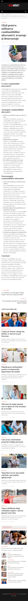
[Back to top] (24, 597)
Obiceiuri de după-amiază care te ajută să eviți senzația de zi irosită (13, 406)
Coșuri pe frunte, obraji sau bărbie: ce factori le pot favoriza (12, 333)
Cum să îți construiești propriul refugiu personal (12, 441)
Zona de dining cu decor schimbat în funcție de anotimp (17, 562)
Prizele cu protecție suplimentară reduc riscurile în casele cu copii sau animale (12, 549)
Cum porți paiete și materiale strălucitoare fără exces (15, 568)
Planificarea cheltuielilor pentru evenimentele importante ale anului (11, 369)
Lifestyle (3, 22)
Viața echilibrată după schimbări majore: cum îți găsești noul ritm (12, 510)
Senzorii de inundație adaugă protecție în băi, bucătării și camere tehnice (15, 575)
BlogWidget (14, 594)
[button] (2, 1)
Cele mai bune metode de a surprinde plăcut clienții (14, 302)
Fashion (9, 566)
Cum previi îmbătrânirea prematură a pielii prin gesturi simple (16, 556)
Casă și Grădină (4, 546)
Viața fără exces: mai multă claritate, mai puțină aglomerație (12, 475)
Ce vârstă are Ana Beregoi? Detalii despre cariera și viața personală (12, 293)
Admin (12, 42)
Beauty (3, 329)
